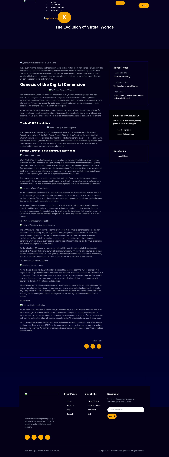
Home (53, 2)
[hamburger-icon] (120, 3)
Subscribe (112, 416)
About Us (55, 5)
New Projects (57, 8)
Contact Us (56, 10)
